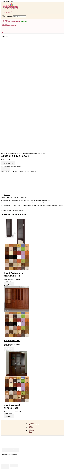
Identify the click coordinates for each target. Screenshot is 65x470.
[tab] (34, 195)
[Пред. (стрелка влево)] (3, 468)
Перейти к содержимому (7, 1)
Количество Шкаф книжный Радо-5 (10, 166)
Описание (7, 195)
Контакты (31, 423)
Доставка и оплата (34, 424)
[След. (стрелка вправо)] (7, 468)
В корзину (5, 169)
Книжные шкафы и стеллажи (25, 153)
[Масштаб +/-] (16, 465)
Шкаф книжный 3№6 (39, 202)
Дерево (31, 427)
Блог (30, 432)
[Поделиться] (7, 465)
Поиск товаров (8, 16)
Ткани (30, 426)
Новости (31, 430)
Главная (3, 153)
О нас (30, 429)
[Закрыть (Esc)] (3, 465)
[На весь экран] (12, 465)
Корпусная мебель (11, 153)
